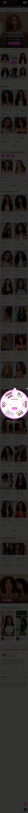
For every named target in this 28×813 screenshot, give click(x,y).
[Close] (27, 389)
